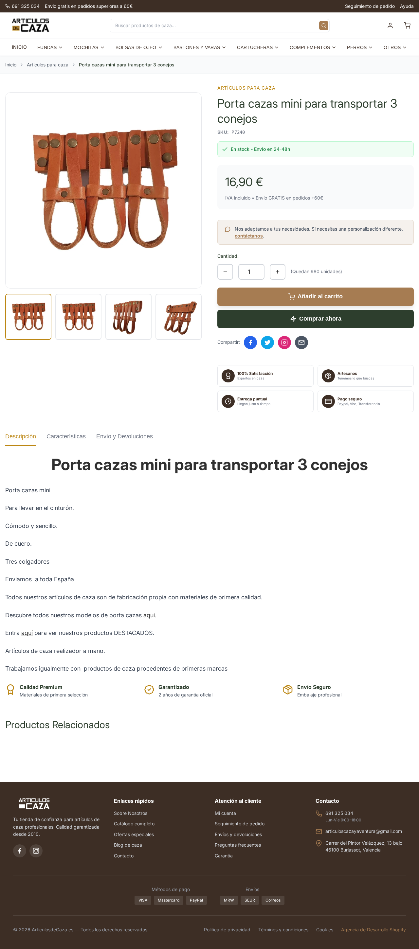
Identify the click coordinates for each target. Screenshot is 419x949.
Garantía (224, 855)
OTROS (392, 47)
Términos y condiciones (283, 929)
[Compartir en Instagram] (284, 342)
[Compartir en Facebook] (250, 342)
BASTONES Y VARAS (196, 47)
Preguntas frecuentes (238, 845)
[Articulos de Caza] (30, 25)
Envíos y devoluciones (238, 834)
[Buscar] (323, 25)
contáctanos (249, 235)
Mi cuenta (225, 813)
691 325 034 (26, 6)
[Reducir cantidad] (225, 272)
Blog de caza (128, 845)
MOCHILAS (86, 47)
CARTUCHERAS (255, 47)
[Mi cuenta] (390, 25)
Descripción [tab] (20, 436)
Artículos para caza (47, 64)
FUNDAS (47, 47)
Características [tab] (66, 436)
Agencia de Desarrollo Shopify (373, 929)
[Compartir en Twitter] (267, 342)
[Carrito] (407, 25)
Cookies (324, 929)
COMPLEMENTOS (310, 47)
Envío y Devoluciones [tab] (124, 436)
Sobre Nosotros (130, 813)
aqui (149, 615)
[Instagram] (36, 850)
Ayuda (407, 6)
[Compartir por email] (301, 342)
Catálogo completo (134, 823)
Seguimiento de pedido (370, 6)
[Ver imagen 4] (178, 317)
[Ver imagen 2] (78, 317)
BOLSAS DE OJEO (136, 47)
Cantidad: (228, 256)
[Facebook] (19, 850)
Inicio (10, 64)
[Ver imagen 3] (128, 317)
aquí (27, 632)
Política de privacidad (227, 929)
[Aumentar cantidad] (277, 272)
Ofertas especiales (134, 834)
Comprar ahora (320, 318)
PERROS (357, 47)
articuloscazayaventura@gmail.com (363, 831)
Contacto (124, 855)
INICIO (19, 47)
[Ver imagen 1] (28, 317)
